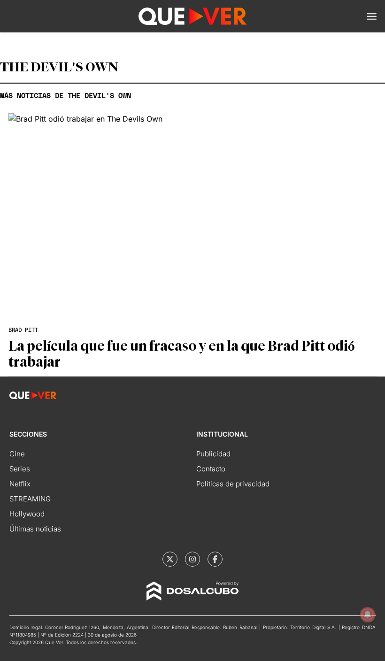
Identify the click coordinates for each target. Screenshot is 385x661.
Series (19, 468)
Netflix (20, 483)
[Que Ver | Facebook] (215, 559)
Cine (17, 453)
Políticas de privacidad (233, 483)
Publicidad (213, 453)
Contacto (210, 468)
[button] (372, 16)
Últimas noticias (35, 528)
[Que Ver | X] (170, 559)
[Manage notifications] (367, 614)
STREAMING (30, 498)
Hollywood (27, 513)
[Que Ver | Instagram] (192, 559)
